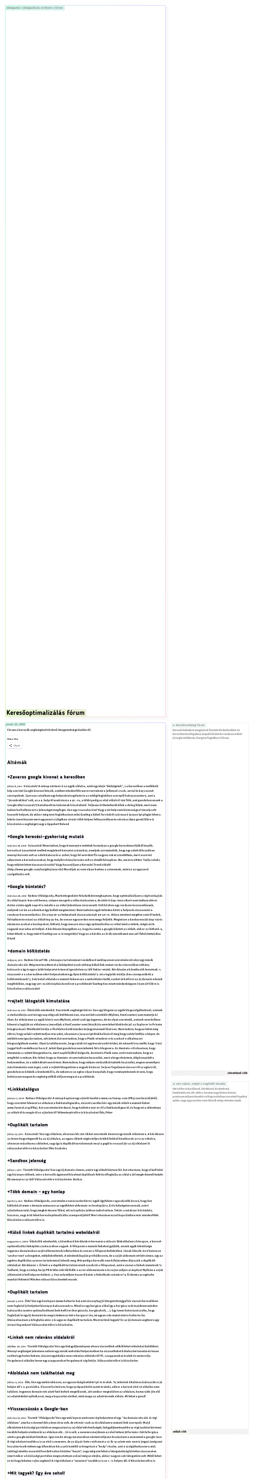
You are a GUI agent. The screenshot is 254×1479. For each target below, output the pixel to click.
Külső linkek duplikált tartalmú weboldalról (55, 1232)
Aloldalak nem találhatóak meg (42, 1373)
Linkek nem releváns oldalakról (42, 1337)
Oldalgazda (14, 8)
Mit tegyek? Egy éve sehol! (37, 1473)
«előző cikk (180, 1431)
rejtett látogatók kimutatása (40, 1001)
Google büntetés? (28, 887)
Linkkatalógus (24, 1089)
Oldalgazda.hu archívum (37, 8)
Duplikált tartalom (29, 1125)
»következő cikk (237, 1073)
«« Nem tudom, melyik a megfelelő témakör (199, 1083)
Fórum (59, 8)
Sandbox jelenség (28, 1161)
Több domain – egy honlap (37, 1192)
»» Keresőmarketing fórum (189, 725)
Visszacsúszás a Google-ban (39, 1409)
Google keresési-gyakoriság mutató (47, 837)
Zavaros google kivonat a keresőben (47, 777)
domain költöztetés (30, 951)
